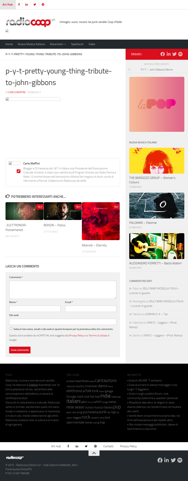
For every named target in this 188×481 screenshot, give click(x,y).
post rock (71, 412)
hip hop (95, 396)
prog (79, 412)
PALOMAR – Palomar (143, 223)
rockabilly (95, 417)
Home (9, 44)
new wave (75, 407)
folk (88, 391)
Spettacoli (77, 44)
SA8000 (33, 385)
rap (113, 412)
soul (107, 417)
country (79, 386)
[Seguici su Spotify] (180, 54)
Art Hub (8, 4)
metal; (112, 402)
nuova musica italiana (99, 407)
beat (78, 381)
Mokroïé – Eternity (94, 245)
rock (86, 417)
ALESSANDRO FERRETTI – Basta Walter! (155, 263)
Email (69, 302)
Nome (13, 302)
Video (91, 44)
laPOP (97, 402)
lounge (105, 402)
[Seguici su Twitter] (174, 54)
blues (85, 381)
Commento (16, 277)
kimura (90, 402)
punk (102, 412)
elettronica (75, 390)
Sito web (14, 315)
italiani (73, 401)
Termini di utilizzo (98, 335)
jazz (84, 402)
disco (110, 386)
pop (117, 407)
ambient (70, 381)
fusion (102, 391)
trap (102, 422)
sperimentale (75, 422)
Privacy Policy (76, 335)
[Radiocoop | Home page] (31, 21)
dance (103, 385)
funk (95, 391)
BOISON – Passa (54, 225)
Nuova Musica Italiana (31, 44)
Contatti (108, 446)
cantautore (106, 380)
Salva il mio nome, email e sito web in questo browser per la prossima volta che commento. (63, 329)
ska (102, 417)
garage (109, 391)
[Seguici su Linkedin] (168, 54)
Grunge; (71, 396)
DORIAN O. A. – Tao (156, 314)
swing (96, 422)
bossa (91, 381)
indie (105, 396)
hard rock (83, 396)
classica (70, 386)
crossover (91, 386)
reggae (77, 417)
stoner (89, 422)
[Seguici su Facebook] (162, 54)
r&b (108, 412)
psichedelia (90, 412)
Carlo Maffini (16, 92)
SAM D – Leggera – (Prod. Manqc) (163, 335)
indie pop (116, 396)
